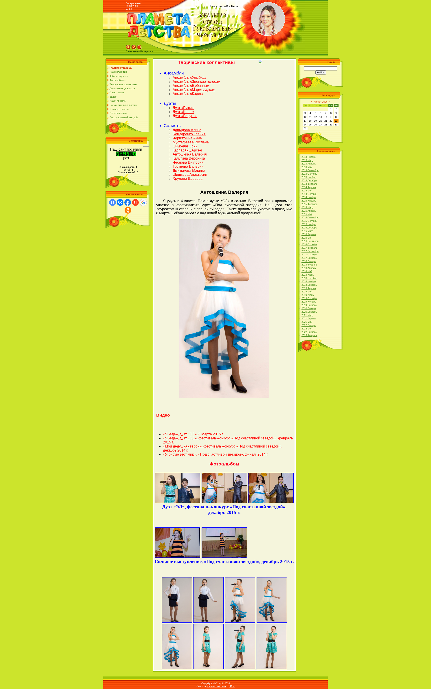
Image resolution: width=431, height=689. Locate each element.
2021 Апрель (308, 318)
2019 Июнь (307, 295)
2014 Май (306, 190)
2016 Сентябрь (310, 241)
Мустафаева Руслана (191, 142)
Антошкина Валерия (190, 154)
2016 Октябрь (309, 244)
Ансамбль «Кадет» (188, 94)
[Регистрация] (133, 48)
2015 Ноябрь (308, 224)
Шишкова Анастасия (190, 174)
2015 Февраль (309, 204)
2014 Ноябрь (308, 197)
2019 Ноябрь (308, 301)
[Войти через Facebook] (127, 202)
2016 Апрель (308, 234)
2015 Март (307, 207)
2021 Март (307, 315)
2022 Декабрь (309, 332)
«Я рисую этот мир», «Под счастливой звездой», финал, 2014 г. (215, 454)
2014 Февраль (309, 183)
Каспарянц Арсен (187, 150)
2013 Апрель (308, 163)
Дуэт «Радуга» (185, 116)
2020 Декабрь (309, 311)
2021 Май (306, 321)
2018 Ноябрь (308, 281)
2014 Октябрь (309, 194)
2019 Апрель (308, 288)
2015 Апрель (308, 210)
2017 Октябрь (309, 254)
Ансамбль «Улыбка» (189, 77)
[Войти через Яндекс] (135, 202)
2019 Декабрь (309, 305)
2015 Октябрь (309, 220)
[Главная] (128, 48)
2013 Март (307, 160)
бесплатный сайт (216, 686)
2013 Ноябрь (308, 177)
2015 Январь (308, 200)
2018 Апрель (308, 268)
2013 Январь (308, 157)
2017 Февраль (309, 247)
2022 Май (306, 328)
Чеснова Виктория (188, 162)
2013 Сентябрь (310, 170)
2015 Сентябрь (310, 217)
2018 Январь (308, 261)
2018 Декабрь (309, 284)
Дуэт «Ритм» (183, 108)
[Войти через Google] (143, 202)
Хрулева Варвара (187, 178)
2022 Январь (308, 325)
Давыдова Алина (187, 130)
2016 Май (306, 237)
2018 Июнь (307, 274)
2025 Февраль (309, 335)
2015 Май (306, 214)
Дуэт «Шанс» (183, 112)
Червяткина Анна (187, 138)
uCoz (232, 686)
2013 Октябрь (309, 173)
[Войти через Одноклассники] (128, 210)
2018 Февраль (309, 264)
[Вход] (139, 48)
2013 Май (306, 167)
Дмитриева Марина (189, 170)
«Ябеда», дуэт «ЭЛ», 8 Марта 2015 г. (193, 434)
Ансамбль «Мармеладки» (194, 90)
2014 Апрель (308, 187)
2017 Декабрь (309, 258)
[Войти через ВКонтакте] (120, 202)
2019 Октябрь (309, 298)
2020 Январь (308, 308)
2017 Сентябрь (310, 251)
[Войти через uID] (112, 202)
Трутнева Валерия (188, 166)
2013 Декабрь (309, 180)
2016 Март (307, 231)
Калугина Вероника (189, 158)
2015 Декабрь (309, 227)
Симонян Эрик (185, 146)
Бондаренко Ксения (189, 134)
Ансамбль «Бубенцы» (191, 86)
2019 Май (306, 291)
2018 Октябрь (309, 278)
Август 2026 (321, 101)
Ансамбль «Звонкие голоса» (196, 81)
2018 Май (306, 271)
